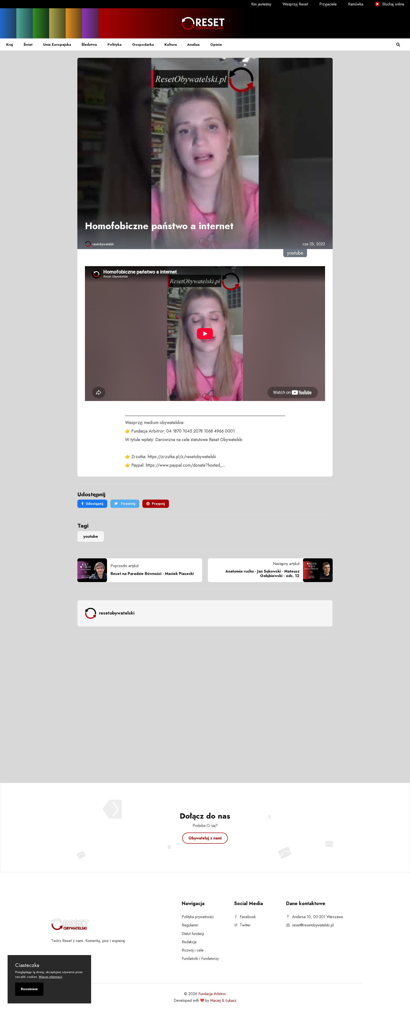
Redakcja (189, 942)
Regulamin (190, 925)
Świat (28, 44)
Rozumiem (29, 989)
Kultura (170, 44)
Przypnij (158, 503)
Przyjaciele (328, 4)
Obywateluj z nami (205, 838)
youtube (90, 536)
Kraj (9, 44)
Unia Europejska (57, 44)
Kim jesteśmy (261, 4)
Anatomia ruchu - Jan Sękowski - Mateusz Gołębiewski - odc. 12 (262, 573)
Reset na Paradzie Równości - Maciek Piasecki (152, 573)
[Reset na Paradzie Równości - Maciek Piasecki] (94, 570)
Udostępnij (94, 503)
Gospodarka (143, 44)
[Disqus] (205, 704)
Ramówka (355, 4)
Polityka (114, 44)
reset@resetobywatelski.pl (313, 925)
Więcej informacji (50, 977)
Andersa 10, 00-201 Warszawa (317, 917)
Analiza (193, 44)
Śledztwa (89, 44)
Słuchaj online (392, 4)
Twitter (245, 925)
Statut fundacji (193, 933)
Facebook (248, 917)
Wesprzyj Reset (295, 4)
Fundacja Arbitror (212, 994)
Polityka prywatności (198, 917)
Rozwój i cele (193, 950)
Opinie (216, 44)
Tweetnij (127, 503)
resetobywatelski (103, 244)
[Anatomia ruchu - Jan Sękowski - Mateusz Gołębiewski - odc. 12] (316, 570)
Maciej (215, 1000)
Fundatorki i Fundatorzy (200, 958)
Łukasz (231, 1000)
